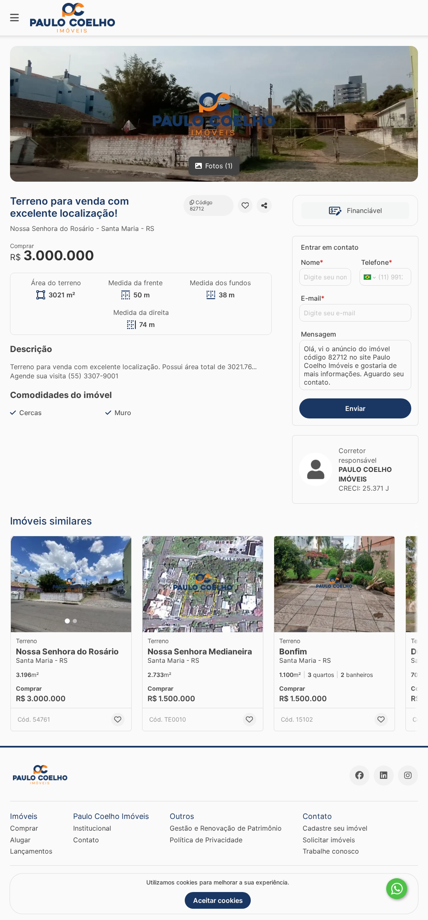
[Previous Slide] (19, 584)
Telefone (376, 262)
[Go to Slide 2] (75, 621)
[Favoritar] (245, 205)
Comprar (24, 828)
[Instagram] (408, 775)
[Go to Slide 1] (67, 620)
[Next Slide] (122, 584)
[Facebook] (359, 775)
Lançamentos (31, 851)
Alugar (20, 840)
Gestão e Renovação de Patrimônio (226, 828)
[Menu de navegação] (14, 17)
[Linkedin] (384, 775)
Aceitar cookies (218, 900)
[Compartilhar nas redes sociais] (264, 205)
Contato (86, 840)
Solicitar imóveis (329, 840)
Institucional (92, 828)
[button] (71, 584)
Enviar (355, 408)
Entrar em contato (330, 247)
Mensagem (318, 334)
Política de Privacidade (206, 840)
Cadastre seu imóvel (335, 828)
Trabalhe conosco (331, 851)
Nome (312, 262)
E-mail (312, 298)
